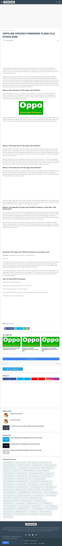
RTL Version (41, 543)
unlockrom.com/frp (15, 419)
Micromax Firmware (37, 487)
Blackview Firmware (10, 468)
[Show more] (31, 328)
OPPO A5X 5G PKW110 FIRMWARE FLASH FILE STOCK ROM (11, 348)
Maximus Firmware (22, 487)
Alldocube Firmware (9, 465)
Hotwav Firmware (9, 478)
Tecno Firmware (24, 506)
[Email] (28, 328)
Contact (26, 543)
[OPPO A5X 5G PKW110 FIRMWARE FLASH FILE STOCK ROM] (12, 342)
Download (5, 258)
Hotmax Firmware (47, 476)
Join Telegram (13, 369)
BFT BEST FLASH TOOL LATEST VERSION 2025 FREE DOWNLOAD (27, 426)
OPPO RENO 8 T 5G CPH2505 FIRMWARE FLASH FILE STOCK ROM (49, 349)
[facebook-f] (9, 379)
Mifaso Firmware (50, 487)
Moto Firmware (21, 489)
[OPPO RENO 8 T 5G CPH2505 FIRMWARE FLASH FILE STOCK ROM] (50, 342)
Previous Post (5, 363)
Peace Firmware (51, 495)
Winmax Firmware (20, 514)
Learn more (14, 538)
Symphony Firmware (33, 503)
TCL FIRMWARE (46, 503)
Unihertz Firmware (23, 508)
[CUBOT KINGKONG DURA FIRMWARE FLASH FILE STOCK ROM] (6, 439)
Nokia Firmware (37, 492)
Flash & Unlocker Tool (36, 473)
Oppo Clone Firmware (24, 495)
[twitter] (24, 379)
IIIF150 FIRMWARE (9, 481)
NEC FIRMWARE (48, 489)
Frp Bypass (49, 473)
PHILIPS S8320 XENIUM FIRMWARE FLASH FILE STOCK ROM (26, 450)
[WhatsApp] (25, 328)
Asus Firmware (37, 465)
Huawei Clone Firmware (24, 478)
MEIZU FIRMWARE (9, 487)
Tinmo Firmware (37, 506)
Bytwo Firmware (34, 468)
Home (4, 30)
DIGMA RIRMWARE (28, 470)
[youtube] (38, 379)
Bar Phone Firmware (50, 465)
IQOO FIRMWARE (22, 481)
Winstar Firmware (33, 514)
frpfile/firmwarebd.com (16, 413)
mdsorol (40, 540)
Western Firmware (45, 511)
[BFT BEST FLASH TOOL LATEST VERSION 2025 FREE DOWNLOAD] (6, 427)
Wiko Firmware (8, 514)
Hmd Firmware (21, 476)
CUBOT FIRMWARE (47, 468)
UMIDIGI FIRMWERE (9, 508)
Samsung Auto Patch (36, 498)
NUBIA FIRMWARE (24, 492)
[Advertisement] (31, 16)
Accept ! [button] (5, 542)
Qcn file (7, 498)
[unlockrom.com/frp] (6, 421)
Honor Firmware (34, 476)
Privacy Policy (33, 543)
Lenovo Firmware (45, 484)
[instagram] (52, 379)
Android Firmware (23, 465)
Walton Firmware (21, 511)
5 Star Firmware (8, 462)
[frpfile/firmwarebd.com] (6, 415)
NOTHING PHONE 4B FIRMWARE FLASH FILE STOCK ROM (25, 444)
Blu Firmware (22, 468)
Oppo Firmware (10, 30)
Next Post (57, 363)
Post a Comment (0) (31, 359)
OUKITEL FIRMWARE (51, 492)
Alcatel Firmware (45, 462)
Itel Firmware (21, 484)
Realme (16, 498)
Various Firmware (51, 508)
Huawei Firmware (39, 478)
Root (24, 498)
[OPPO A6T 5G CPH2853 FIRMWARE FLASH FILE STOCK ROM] (31, 342)
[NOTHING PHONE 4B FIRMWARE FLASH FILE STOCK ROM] (6, 445)
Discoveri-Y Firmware (43, 470)
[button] (1, 2)
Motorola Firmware (34, 489)
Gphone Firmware (9, 476)
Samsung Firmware (26, 500)
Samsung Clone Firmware (11, 500)
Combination (17, 470)
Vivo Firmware (8, 511)
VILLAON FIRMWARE (37, 508)
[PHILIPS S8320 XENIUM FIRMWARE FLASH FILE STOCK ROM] (6, 452)
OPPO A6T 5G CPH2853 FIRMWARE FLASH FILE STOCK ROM (30, 349)
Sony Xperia (20, 503)
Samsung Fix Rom (40, 500)
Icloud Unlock (34, 481)
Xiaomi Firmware (46, 514)
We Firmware (33, 511)
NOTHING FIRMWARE (10, 492)
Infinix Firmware (46, 481)
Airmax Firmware (33, 462)
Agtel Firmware (20, 462)
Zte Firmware (8, 517)
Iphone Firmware (9, 484)
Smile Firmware (8, 503)
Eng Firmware (22, 473)
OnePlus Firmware (9, 495)
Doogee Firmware (9, 473)
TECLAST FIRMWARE (10, 506)
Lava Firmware (32, 484)
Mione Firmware (8, 489)
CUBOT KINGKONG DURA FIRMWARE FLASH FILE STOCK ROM (26, 437)
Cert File (7, 470)
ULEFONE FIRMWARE (50, 506)
